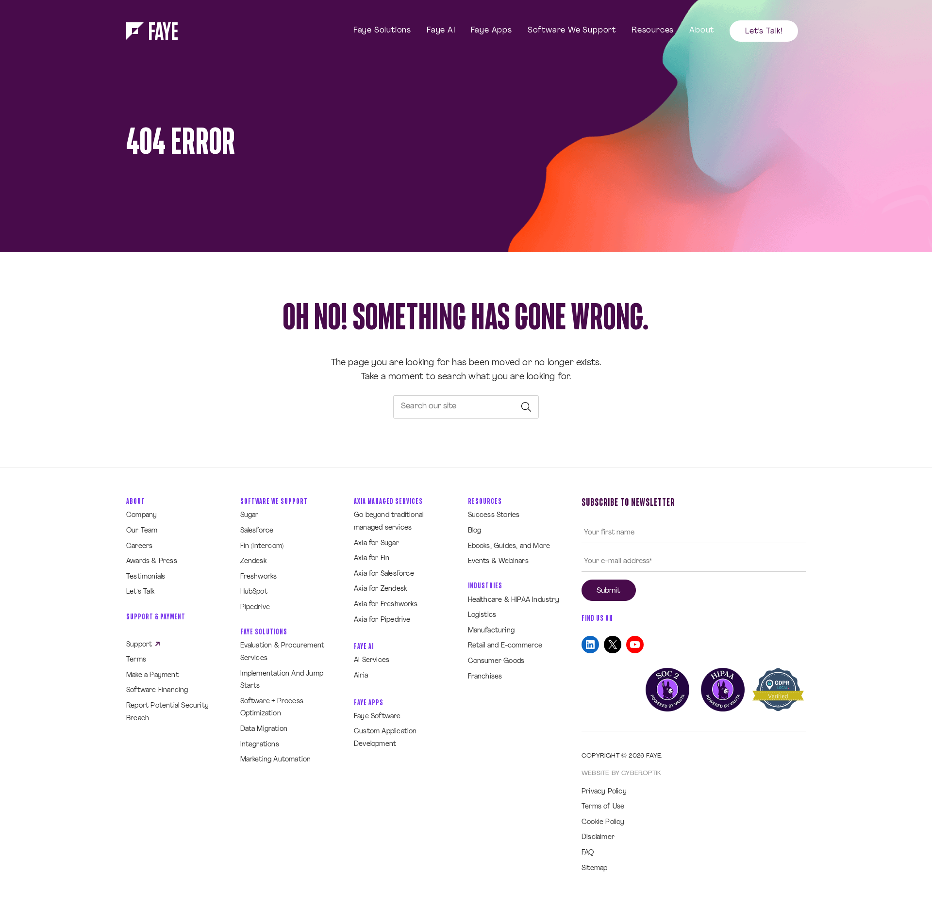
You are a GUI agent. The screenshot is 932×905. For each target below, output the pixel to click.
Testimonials (145, 577)
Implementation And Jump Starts (282, 680)
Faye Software (377, 716)
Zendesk (253, 561)
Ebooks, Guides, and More (509, 546)
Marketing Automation (275, 760)
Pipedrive (255, 607)
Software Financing (157, 690)
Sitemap (594, 868)
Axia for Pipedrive (382, 620)
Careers (139, 546)
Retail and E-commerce (505, 646)
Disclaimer (598, 837)
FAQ (588, 853)
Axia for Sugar (376, 543)
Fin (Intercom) (262, 546)
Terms (136, 660)
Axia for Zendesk (380, 589)
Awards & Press (151, 561)
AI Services (371, 660)
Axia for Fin (371, 558)
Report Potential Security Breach (167, 712)
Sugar (249, 515)
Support (140, 645)
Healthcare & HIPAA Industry (513, 600)
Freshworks (258, 577)
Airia (361, 676)
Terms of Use (603, 807)
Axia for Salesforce (384, 574)
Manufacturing (491, 631)
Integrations (259, 745)
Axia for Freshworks (385, 604)
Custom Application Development (385, 737)
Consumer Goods (496, 661)
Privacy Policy (604, 792)
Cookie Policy (603, 822)
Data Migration (264, 729)
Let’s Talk (140, 592)
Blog (475, 531)
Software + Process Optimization (272, 707)
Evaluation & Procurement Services (282, 652)
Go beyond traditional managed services (388, 521)
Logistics (482, 615)
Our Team (142, 531)
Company (141, 515)
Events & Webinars (498, 561)
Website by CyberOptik (621, 773)
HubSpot (253, 592)
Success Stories (494, 515)
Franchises (485, 677)
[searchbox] (466, 407)
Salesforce (257, 531)
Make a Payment (152, 675)
